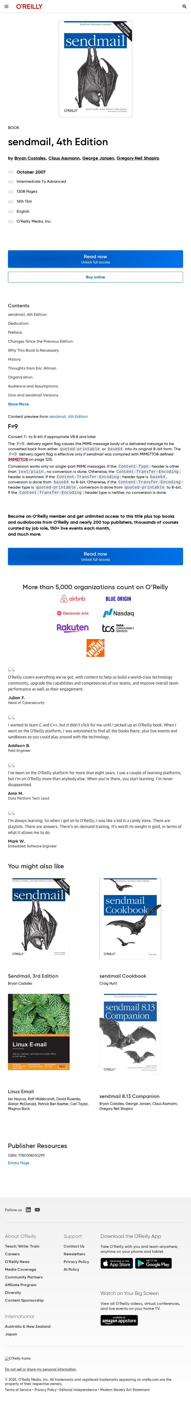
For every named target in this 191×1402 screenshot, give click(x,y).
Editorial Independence (78, 1390)
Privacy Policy (76, 1261)
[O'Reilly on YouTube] (37, 1209)
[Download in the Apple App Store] (116, 1267)
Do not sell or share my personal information (40, 1369)
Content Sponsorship (24, 1300)
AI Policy (71, 1269)
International (19, 1316)
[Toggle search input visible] (185, 6)
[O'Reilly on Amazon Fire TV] (119, 1324)
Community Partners (24, 1277)
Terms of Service (18, 1390)
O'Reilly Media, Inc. (34, 221)
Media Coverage (20, 1269)
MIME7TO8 (18, 459)
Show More (18, 404)
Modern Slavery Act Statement (124, 1390)
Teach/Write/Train (22, 1246)
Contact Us (74, 1246)
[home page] (29, 6)
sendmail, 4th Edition (68, 416)
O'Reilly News (17, 1261)
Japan (11, 1334)
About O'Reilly (20, 1236)
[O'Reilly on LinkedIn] (28, 1209)
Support (73, 1236)
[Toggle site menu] (6, 6)
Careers (12, 1254)
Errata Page (18, 1162)
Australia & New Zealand (27, 1326)
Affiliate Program (21, 1284)
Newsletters (74, 1254)
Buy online (95, 277)
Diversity (13, 1292)
